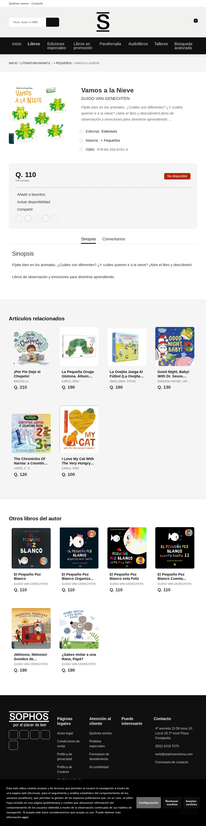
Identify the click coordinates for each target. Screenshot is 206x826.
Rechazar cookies (172, 802)
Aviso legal (65, 733)
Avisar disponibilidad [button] (33, 202)
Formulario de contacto (171, 762)
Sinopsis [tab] (88, 239)
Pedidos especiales (97, 744)
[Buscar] (52, 22)
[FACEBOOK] (13, 734)
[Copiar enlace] (54, 218)
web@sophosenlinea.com (174, 754)
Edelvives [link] (109, 131)
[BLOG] (13, 745)
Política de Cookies (64, 769)
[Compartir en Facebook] (19, 218)
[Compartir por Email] (45, 218)
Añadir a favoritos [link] (31, 195)
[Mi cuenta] (196, 22)
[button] (194, 22)
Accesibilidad (99, 767)
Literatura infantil (35, 63)
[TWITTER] (24, 734)
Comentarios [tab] (113, 239)
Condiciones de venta (68, 744)
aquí (25, 817)
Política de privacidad (64, 756)
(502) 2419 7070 (167, 746)
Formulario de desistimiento (99, 756)
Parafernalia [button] (110, 44)
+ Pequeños (63, 63)
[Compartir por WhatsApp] (36, 218)
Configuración (149, 802)
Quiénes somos (19, 3)
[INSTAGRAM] (34, 734)
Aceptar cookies (191, 802)
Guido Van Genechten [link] (105, 98)
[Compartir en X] (28, 218)
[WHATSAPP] (45, 734)
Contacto (37, 3)
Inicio (13, 63)
